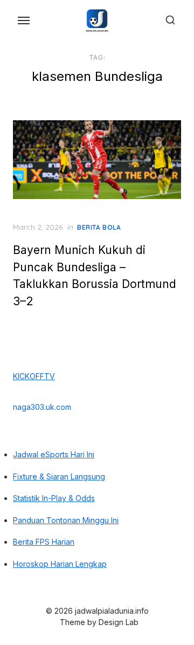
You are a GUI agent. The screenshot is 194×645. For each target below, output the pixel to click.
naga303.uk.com (42, 406)
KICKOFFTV (34, 376)
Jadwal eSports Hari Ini (53, 454)
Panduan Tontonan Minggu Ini (66, 520)
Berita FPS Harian (43, 541)
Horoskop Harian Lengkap (60, 563)
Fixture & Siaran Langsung (59, 476)
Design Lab (118, 622)
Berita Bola (99, 227)
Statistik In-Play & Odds (54, 498)
